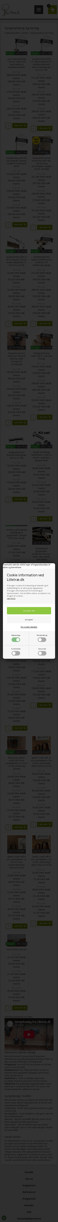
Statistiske (42, 649)
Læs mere (11, 598)
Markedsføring (42, 635)
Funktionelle (15, 649)
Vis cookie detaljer (29, 627)
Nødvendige (15, 635)
